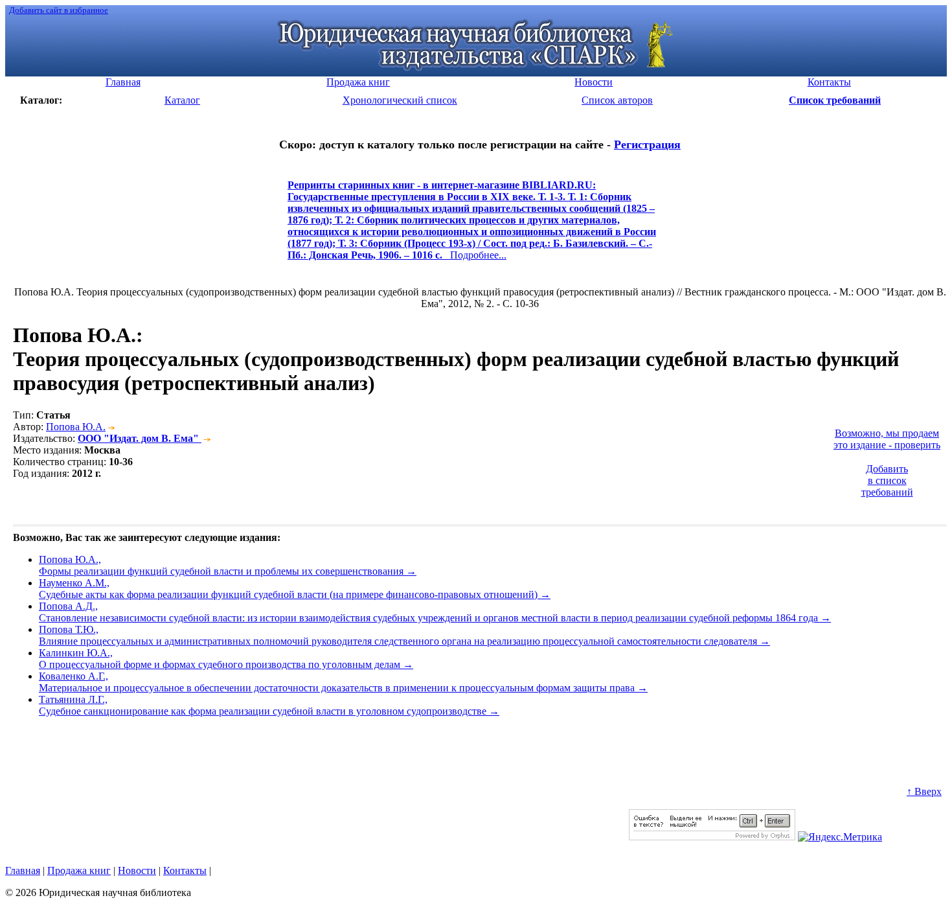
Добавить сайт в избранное (58, 10)
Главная (22, 870)
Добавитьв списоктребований (887, 480)
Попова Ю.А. (76, 426)
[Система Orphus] (712, 836)
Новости (137, 870)
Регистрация (647, 144)
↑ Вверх (924, 791)
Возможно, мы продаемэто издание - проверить (886, 439)
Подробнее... (472, 225)
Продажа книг (79, 870)
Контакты (185, 870)
